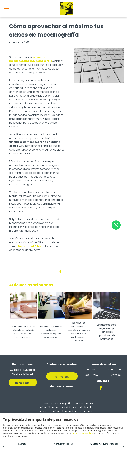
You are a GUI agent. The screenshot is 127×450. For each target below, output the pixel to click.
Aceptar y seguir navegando (104, 443)
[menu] (7, 8)
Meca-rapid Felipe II (31, 246)
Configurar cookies (63, 443)
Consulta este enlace (82, 433)
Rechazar (22, 443)
